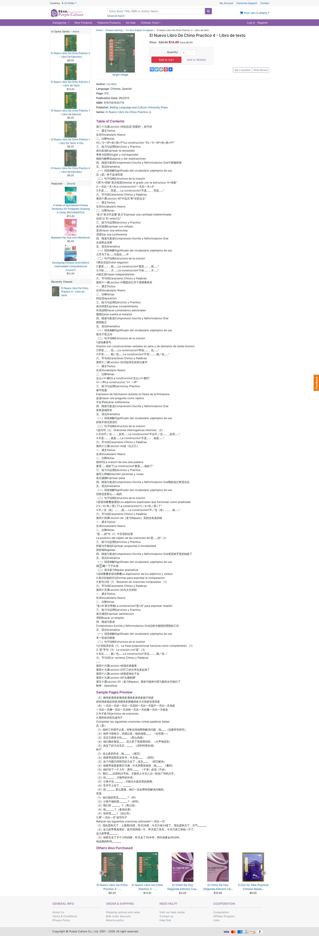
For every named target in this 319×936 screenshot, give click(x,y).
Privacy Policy (61, 920)
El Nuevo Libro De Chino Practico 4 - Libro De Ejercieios (70, 170)
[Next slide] (263, 873)
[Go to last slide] (101, 873)
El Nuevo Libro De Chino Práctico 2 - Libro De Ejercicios (70, 55)
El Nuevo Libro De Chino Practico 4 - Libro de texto (74, 292)
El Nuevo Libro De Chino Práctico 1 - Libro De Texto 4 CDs (70, 141)
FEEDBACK (316, 382)
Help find (165, 920)
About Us (58, 912)
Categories (60, 22)
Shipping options (116, 912)
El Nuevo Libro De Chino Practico (127, 112)
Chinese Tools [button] (150, 22)
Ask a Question (242, 70)
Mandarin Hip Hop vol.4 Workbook (70, 237)
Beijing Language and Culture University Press (139, 107)
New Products (83, 22)
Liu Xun (111, 84)
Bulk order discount (118, 916)
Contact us (166, 916)
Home (99, 30)
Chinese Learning (113, 30)
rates (137, 912)
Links (216, 920)
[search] (208, 11)
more (76, 31)
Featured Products (109, 22)
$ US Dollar (68, 3)
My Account (226, 3)
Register (263, 22)
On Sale (131, 22)
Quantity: (172, 52)
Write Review (261, 70)
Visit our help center (172, 912)
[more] (70, 183)
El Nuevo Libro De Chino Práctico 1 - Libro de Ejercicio (70, 112)
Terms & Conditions (64, 916)
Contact (264, 3)
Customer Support (246, 3)
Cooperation (221, 912)
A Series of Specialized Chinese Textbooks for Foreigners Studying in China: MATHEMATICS (70, 209)
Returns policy (115, 920)
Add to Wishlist (196, 59)
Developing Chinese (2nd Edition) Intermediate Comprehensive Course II (70, 266)
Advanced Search (116, 16)
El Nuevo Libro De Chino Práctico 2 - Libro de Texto (70, 83)
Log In (251, 22)
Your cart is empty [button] (255, 12)
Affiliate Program (224, 916)
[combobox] (156, 11)
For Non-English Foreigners (140, 30)
